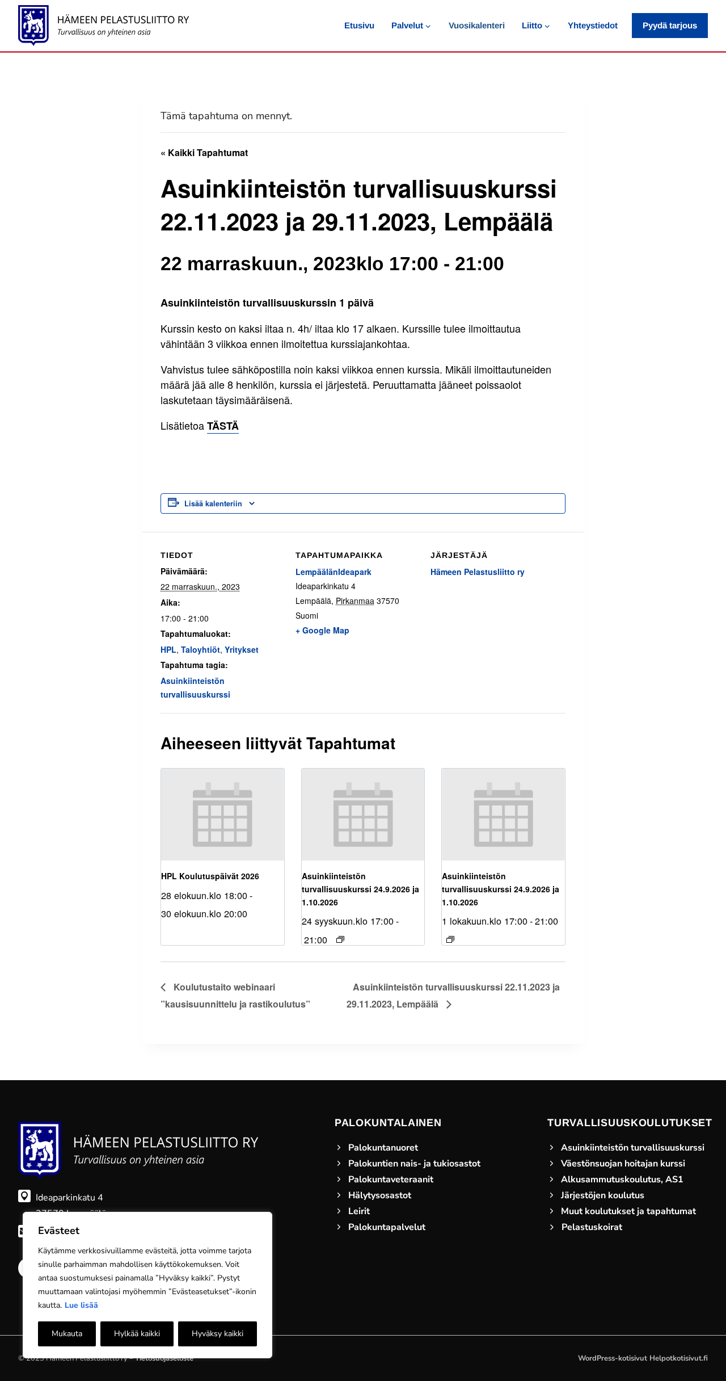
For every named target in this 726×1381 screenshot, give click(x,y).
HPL (168, 649)
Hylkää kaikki (137, 1333)
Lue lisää (81, 1305)
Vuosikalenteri (477, 25)
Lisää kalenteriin (213, 503)
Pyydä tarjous (670, 25)
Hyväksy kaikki (217, 1333)
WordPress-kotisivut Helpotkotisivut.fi (643, 1358)
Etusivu (359, 25)
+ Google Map (322, 630)
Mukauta (67, 1333)
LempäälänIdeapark (334, 571)
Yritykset (242, 649)
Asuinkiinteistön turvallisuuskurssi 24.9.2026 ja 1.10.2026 (360, 888)
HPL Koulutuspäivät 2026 (210, 876)
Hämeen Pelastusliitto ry (477, 571)
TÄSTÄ (223, 425)
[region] (147, 1285)
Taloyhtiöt (200, 649)
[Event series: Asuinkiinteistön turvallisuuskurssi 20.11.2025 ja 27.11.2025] (340, 939)
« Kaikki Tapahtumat (204, 152)
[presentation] (222, 815)
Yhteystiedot (593, 25)
